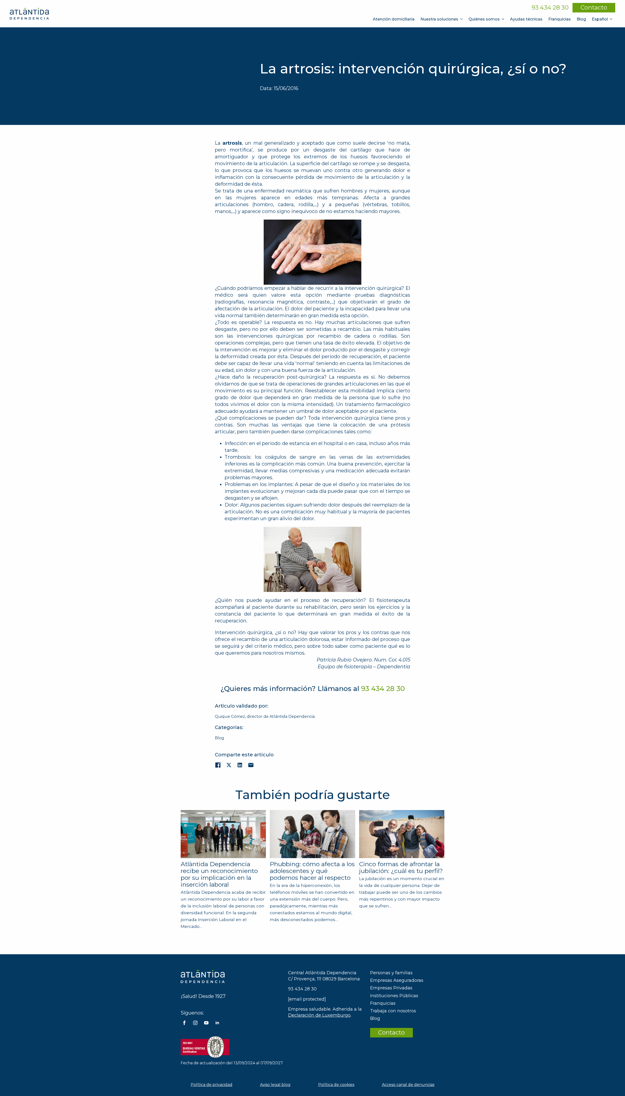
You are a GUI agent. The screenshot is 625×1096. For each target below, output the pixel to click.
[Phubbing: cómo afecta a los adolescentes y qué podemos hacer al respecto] (312, 834)
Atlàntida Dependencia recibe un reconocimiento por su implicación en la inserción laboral (219, 874)
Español (600, 19)
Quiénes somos (484, 19)
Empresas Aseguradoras (396, 980)
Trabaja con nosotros (393, 1011)
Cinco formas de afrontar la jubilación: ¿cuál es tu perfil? (401, 867)
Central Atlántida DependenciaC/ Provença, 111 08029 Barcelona (324, 976)
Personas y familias (391, 972)
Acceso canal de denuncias (408, 1084)
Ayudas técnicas (526, 19)
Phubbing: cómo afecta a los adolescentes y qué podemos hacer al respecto (312, 871)
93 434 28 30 (550, 7)
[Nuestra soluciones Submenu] (462, 19)
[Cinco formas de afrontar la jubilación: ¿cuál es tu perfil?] (401, 834)
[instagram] (195, 1022)
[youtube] (206, 1022)
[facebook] (184, 1022)
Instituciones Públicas (394, 995)
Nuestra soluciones (439, 19)
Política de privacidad (211, 1084)
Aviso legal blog (275, 1084)
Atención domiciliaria (394, 19)
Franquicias (559, 19)
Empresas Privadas (391, 988)
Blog (581, 19)
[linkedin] (217, 1022)
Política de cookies (336, 1084)
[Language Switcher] (611, 19)
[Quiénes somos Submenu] (503, 19)
